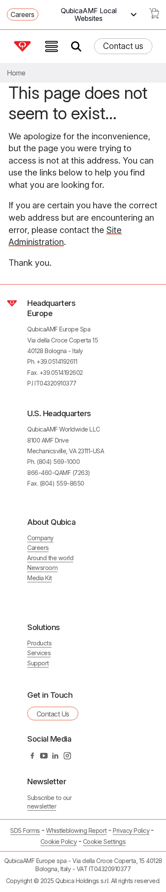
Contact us (123, 46)
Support (38, 663)
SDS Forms (25, 830)
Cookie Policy (58, 841)
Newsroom (42, 567)
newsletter (41, 806)
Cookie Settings (104, 841)
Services (39, 652)
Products (39, 643)
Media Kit (39, 577)
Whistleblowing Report (76, 830)
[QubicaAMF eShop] (154, 16)
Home (16, 72)
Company (40, 537)
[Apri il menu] (51, 46)
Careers (22, 14)
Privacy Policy (131, 830)
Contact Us (53, 714)
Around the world (50, 557)
